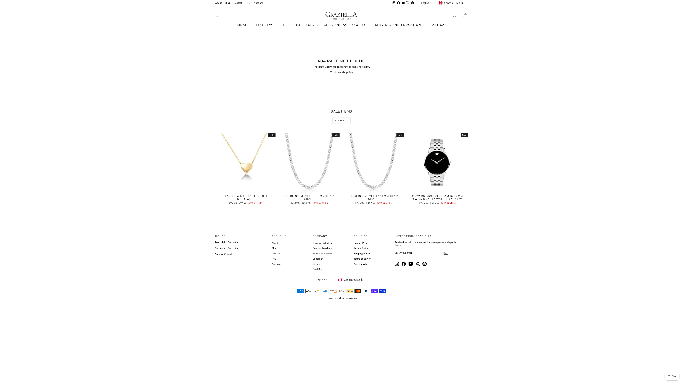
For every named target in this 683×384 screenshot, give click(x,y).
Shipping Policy (362, 253)
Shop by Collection (323, 243)
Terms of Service (363, 258)
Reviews (317, 264)
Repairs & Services (323, 253)
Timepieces (305, 24)
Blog (227, 2)
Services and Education (398, 24)
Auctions (258, 2)
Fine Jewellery (271, 24)
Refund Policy (361, 248)
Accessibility (360, 264)
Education (318, 258)
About (218, 2)
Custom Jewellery (322, 248)
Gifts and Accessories (345, 24)
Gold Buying (319, 269)
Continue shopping (341, 72)
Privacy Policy (361, 243)
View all (341, 120)
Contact (238, 2)
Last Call (439, 24)
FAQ (248, 2)
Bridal (241, 24)
